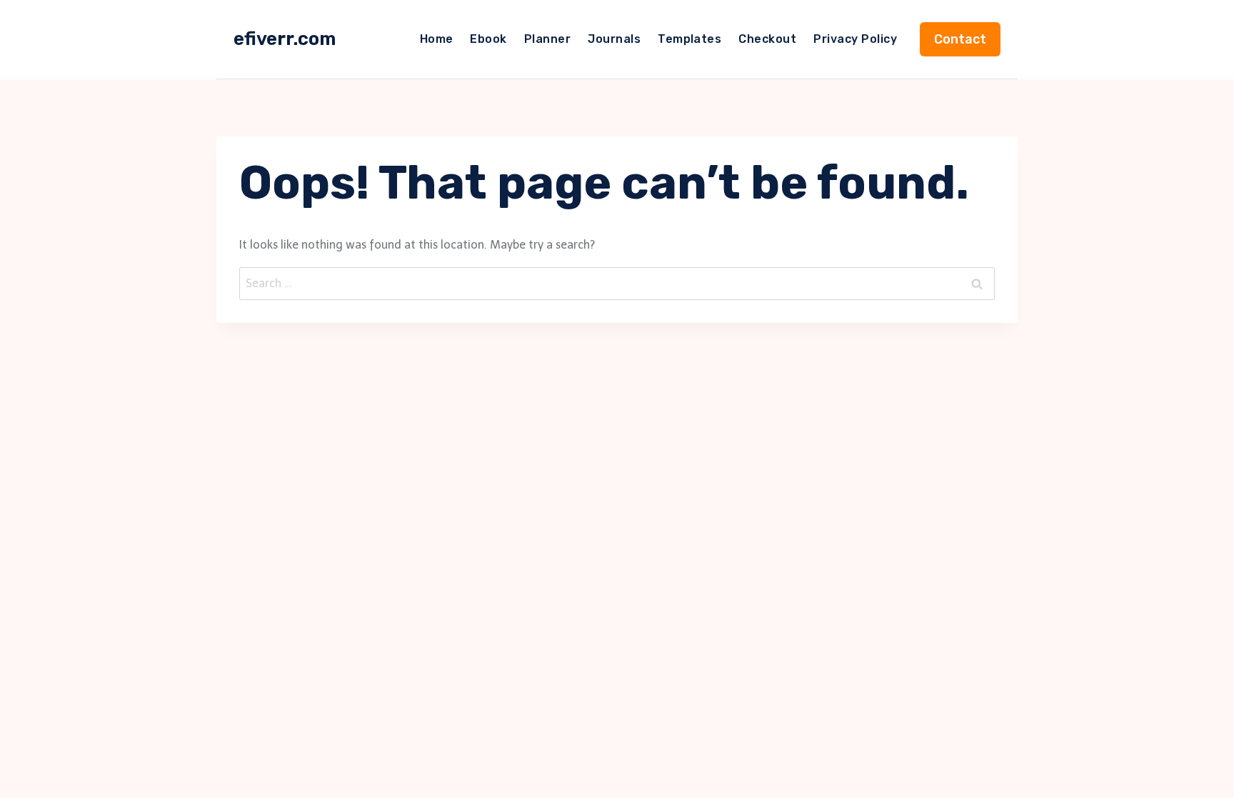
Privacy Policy (855, 39)
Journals (614, 39)
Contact (960, 39)
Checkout (767, 39)
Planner (547, 39)
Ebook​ (488, 39)
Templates (689, 39)
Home (436, 39)
